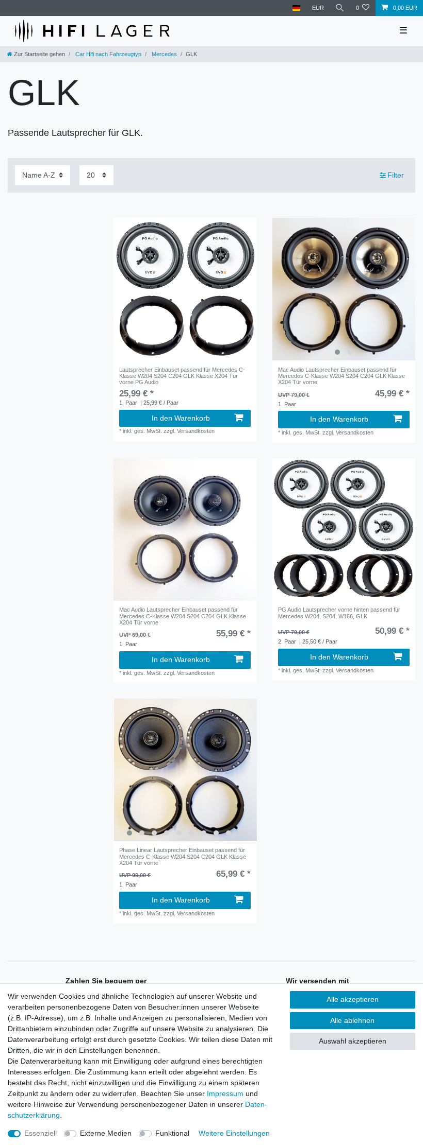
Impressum (225, 1093)
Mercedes (163, 54)
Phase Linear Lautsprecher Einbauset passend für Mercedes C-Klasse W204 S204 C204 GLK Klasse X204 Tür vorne (182, 856)
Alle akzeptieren (353, 999)
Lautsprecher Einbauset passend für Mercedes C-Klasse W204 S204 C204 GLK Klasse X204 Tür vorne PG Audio (182, 376)
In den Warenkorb (181, 418)
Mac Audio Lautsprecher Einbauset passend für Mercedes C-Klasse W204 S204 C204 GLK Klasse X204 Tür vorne (341, 376)
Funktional (172, 1133)
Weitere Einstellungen (234, 1133)
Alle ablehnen (352, 1020)
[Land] (296, 8)
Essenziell (40, 1133)
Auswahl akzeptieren (352, 1041)
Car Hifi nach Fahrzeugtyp (107, 54)
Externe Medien (106, 1133)
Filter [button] (395, 175)
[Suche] (340, 8)
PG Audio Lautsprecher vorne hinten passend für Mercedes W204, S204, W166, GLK (339, 612)
